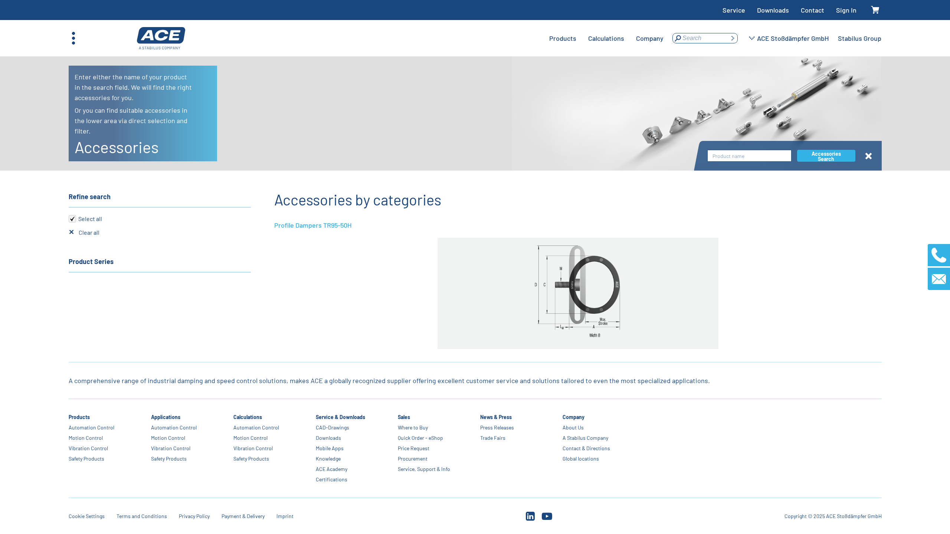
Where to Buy (413, 427)
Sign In (846, 10)
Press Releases (497, 427)
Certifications (331, 479)
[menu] (606, 38)
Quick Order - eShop (420, 438)
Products (79, 417)
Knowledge (327, 458)
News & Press (496, 417)
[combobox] (749, 156)
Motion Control (86, 438)
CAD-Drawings (332, 427)
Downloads (773, 10)
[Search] (732, 38)
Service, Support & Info (424, 469)
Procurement (413, 458)
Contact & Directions (586, 448)
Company (573, 417)
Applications (165, 417)
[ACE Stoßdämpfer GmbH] (161, 38)
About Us (573, 427)
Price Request (413, 448)
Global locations (581, 458)
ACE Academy (331, 469)
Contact (812, 10)
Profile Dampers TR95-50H (313, 225)
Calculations (247, 417)
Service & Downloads (340, 417)
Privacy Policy (194, 516)
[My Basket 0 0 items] (874, 10)
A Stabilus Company (585, 438)
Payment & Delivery (243, 516)
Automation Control (91, 427)
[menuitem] (562, 38)
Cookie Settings (87, 516)
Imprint (285, 516)
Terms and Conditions (142, 516)
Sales (404, 417)
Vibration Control (88, 448)
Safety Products (86, 458)
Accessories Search (826, 156)
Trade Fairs (492, 438)
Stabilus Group (859, 38)
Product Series (91, 261)
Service (734, 10)
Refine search (90, 196)
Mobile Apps (329, 448)
